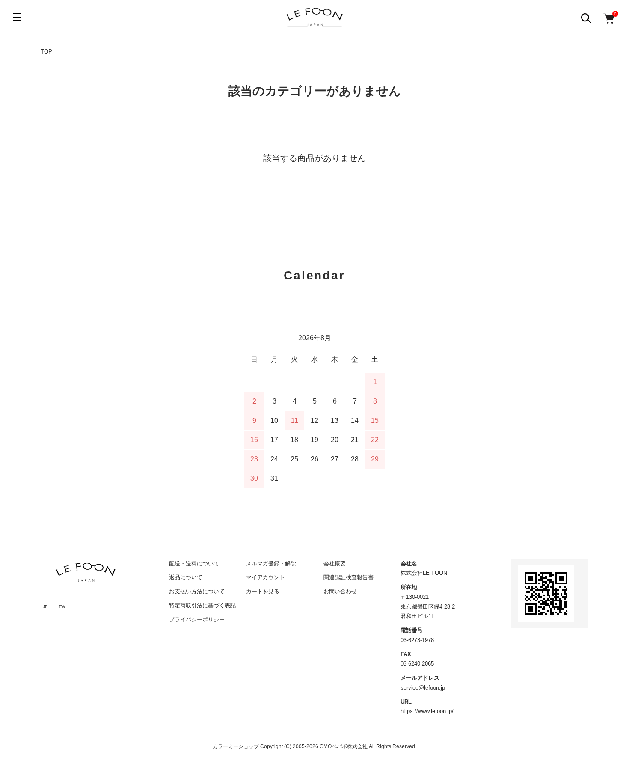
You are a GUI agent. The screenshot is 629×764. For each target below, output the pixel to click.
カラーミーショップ (236, 746)
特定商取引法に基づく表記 (202, 605)
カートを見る (262, 591)
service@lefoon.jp (423, 687)
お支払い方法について (197, 591)
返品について (185, 577)
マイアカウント (265, 577)
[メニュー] (17, 17)
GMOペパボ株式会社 (344, 746)
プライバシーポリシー (197, 619)
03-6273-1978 (417, 640)
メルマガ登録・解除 (271, 563)
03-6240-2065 (417, 663)
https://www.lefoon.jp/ (427, 711)
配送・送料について (194, 563)
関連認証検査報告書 (348, 577)
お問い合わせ (340, 591)
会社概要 (334, 563)
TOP (46, 51)
